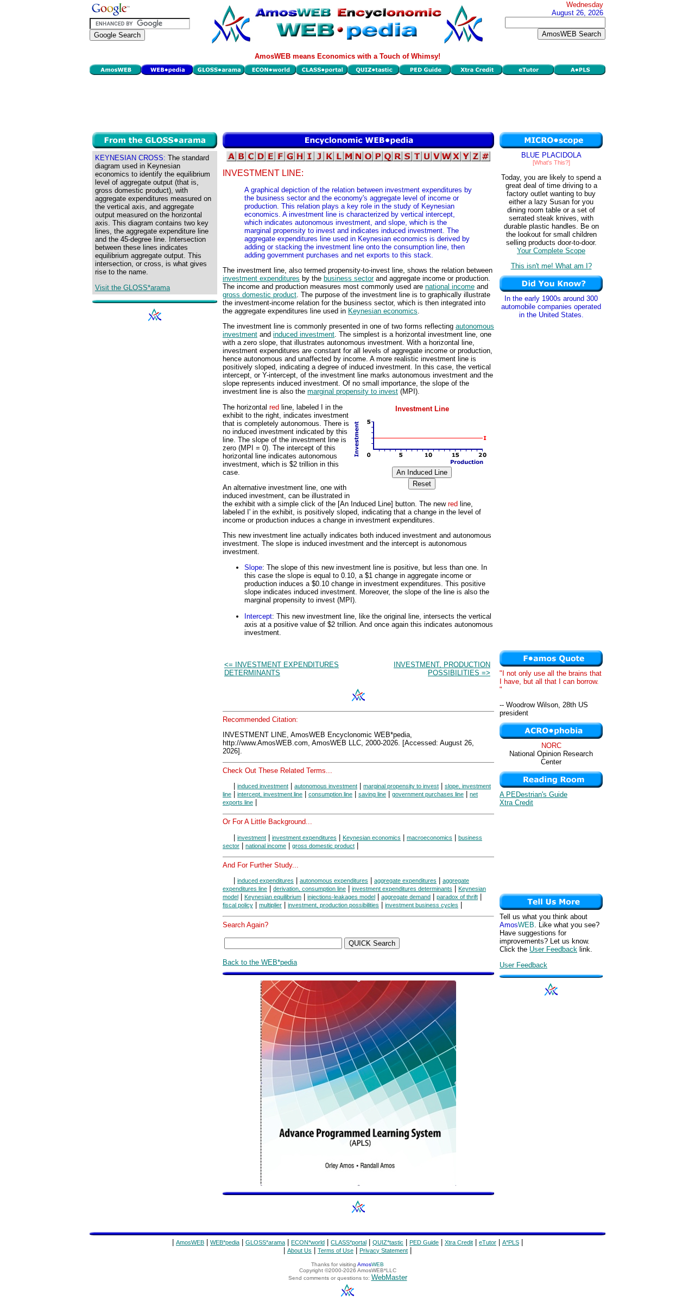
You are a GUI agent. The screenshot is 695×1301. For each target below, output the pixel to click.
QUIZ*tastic (387, 1242)
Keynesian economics (383, 311)
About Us (299, 1250)
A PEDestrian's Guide (533, 794)
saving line (372, 794)
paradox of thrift (457, 897)
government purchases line (428, 794)
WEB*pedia (224, 1242)
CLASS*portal (349, 1242)
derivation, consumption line (309, 888)
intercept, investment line (269, 794)
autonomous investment (325, 786)
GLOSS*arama (265, 1242)
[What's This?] (551, 162)
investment (251, 837)
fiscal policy (238, 905)
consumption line (330, 794)
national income (450, 286)
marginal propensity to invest (352, 391)
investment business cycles (421, 905)
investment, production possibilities (333, 905)
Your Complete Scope (551, 251)
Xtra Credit (516, 803)
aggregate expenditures (405, 880)
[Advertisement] (347, 102)
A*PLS (510, 1242)
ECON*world (308, 1242)
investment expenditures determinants (402, 888)
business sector (349, 278)
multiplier (270, 905)
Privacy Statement (383, 1250)
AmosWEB (190, 1242)
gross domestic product (259, 295)
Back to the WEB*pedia (260, 962)
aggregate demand (406, 897)
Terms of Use (335, 1250)
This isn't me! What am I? (551, 266)
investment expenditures (261, 278)
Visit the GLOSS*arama (132, 288)
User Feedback (553, 949)
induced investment (303, 334)
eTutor (487, 1242)
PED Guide (424, 1242)
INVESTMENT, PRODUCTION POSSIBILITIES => (442, 669)
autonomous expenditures (334, 880)
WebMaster (389, 1277)
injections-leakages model (341, 897)
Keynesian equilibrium (272, 897)
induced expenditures (265, 880)
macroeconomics (429, 837)
